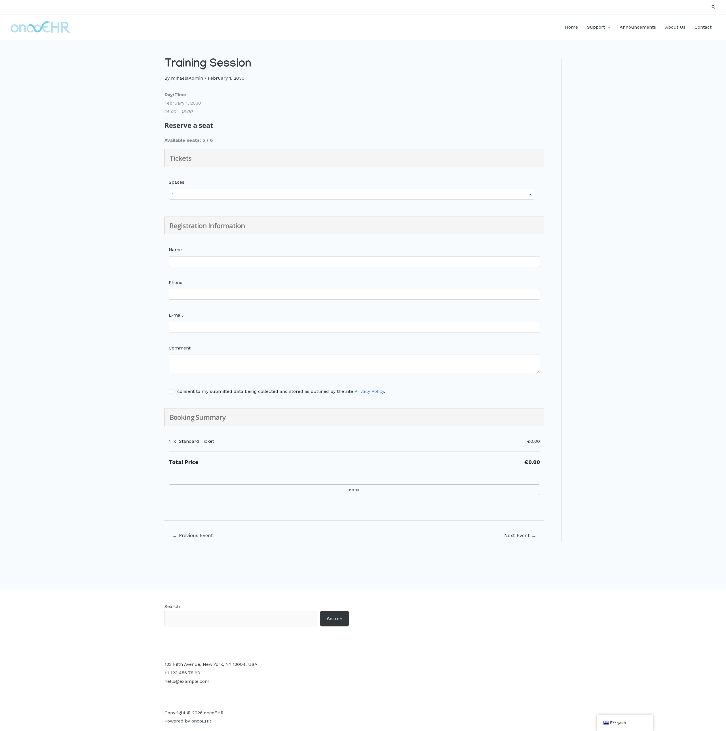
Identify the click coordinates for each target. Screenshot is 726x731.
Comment (180, 348)
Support (596, 27)
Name (175, 249)
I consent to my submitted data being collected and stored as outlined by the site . (279, 391)
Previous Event (192, 535)
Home (571, 27)
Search (172, 606)
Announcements (638, 27)
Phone (175, 282)
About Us (675, 27)
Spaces (176, 182)
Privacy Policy (369, 391)
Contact (703, 27)
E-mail (176, 315)
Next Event (520, 535)
